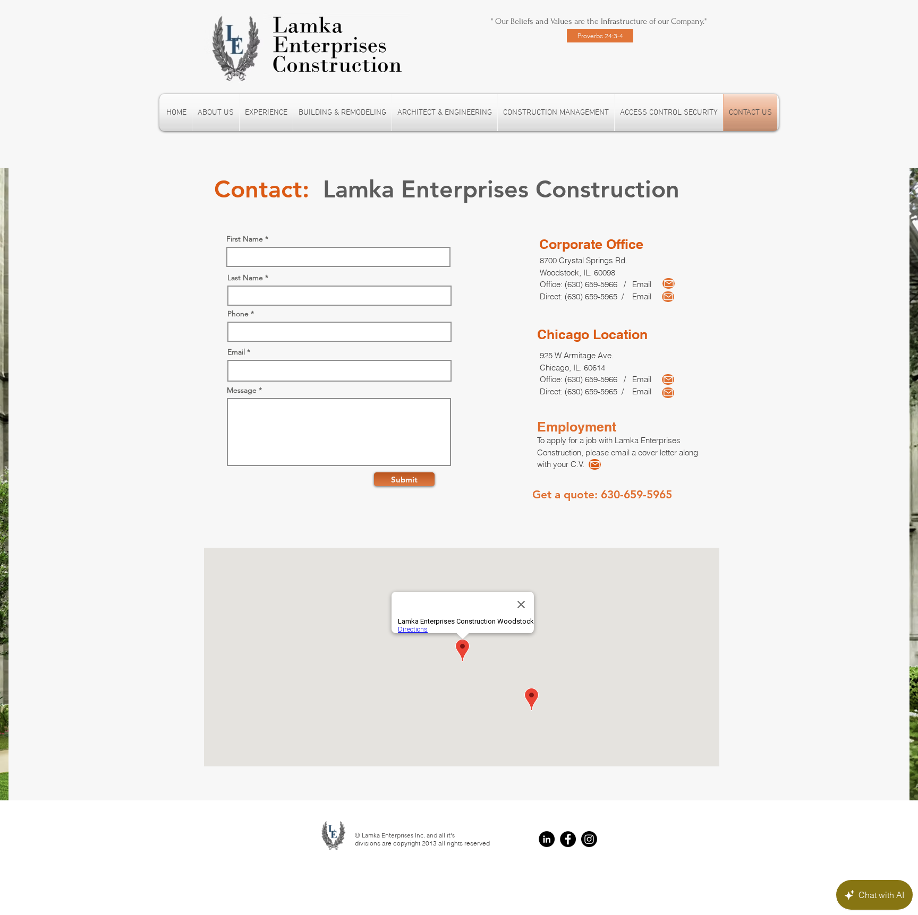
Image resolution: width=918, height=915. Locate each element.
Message (242, 390)
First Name (244, 239)
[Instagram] (589, 839)
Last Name (245, 277)
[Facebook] (568, 839)
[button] (342, 112)
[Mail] (668, 283)
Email (236, 352)
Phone (238, 313)
